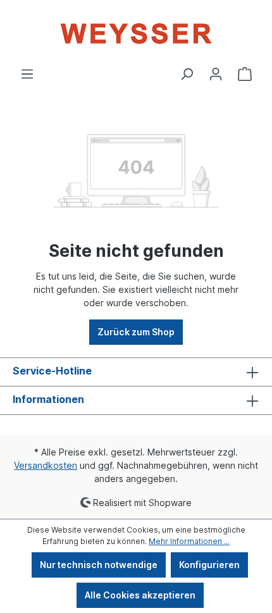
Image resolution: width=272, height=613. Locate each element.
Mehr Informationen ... (189, 541)
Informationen (48, 399)
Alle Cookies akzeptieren (140, 595)
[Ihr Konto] (215, 74)
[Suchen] (186, 74)
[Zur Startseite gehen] (136, 33)
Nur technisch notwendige (99, 564)
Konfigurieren (209, 564)
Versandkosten (45, 465)
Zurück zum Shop (136, 331)
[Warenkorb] (244, 74)
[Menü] (27, 74)
